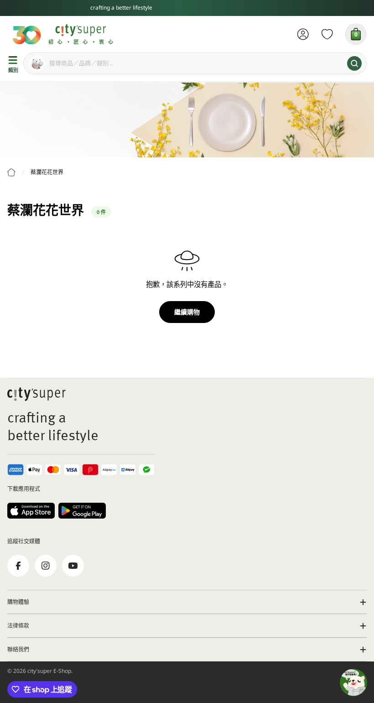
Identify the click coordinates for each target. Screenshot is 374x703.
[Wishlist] (327, 34)
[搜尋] (354, 63)
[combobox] (195, 63)
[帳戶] (303, 34)
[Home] (11, 172)
